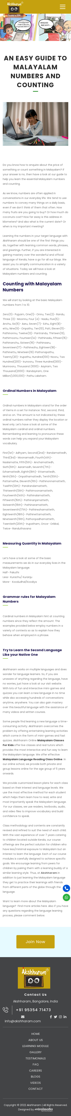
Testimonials (35, 1058)
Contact (35, 1089)
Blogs (35, 1077)
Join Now (35, 942)
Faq (36, 1064)
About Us (35, 1040)
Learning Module (35, 1046)
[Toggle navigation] (62, 7)
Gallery (35, 1052)
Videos (35, 1083)
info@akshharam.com (23, 1021)
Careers (35, 1070)
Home (35, 1034)
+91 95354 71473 (33, 1009)
